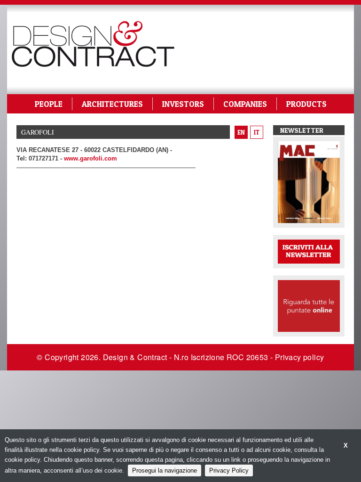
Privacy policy (299, 357)
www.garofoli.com (90, 158)
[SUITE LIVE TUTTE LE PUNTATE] (309, 305)
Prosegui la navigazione (164, 470)
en (241, 132)
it (256, 132)
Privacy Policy (229, 470)
